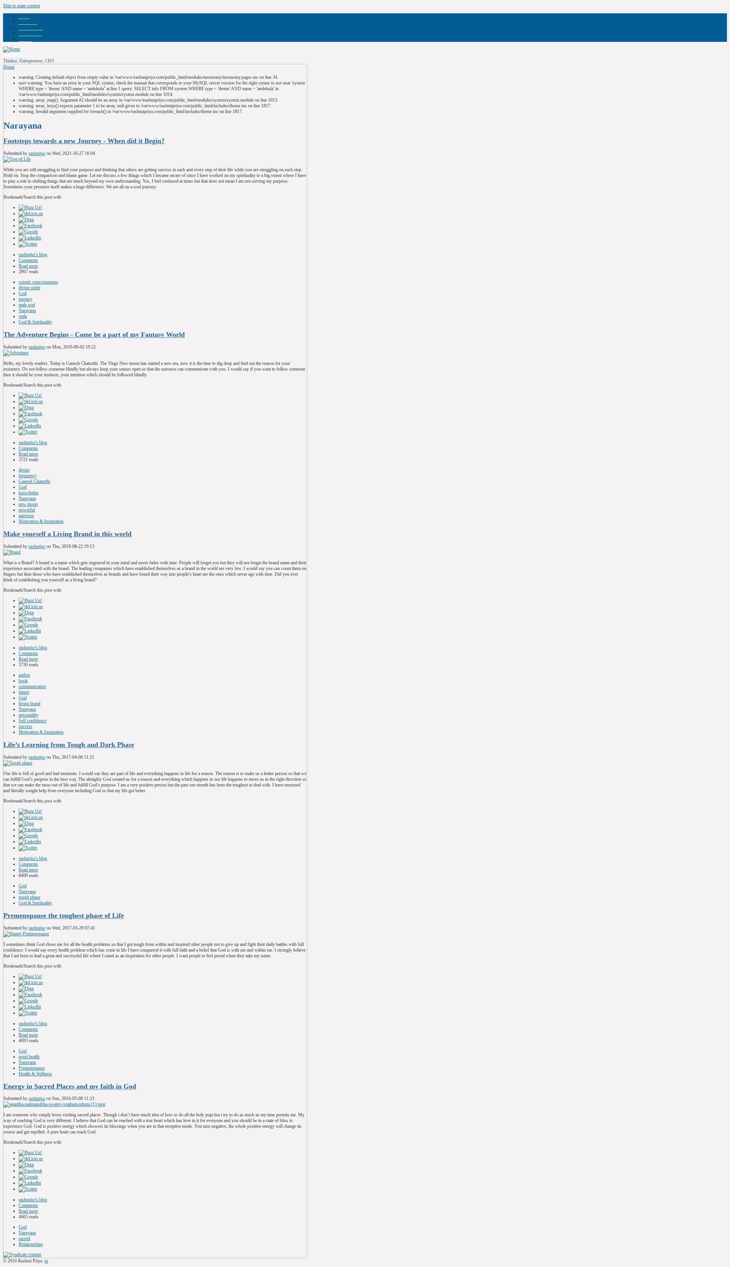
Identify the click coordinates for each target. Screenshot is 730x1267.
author (24, 675)
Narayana (27, 310)
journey (25, 299)
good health (29, 1056)
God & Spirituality (35, 322)
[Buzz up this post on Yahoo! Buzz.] (30, 207)
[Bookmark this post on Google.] (28, 232)
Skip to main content (21, 5)
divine (24, 470)
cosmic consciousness (38, 282)
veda (23, 316)
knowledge (28, 492)
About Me (27, 21)
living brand (29, 703)
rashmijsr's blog (33, 254)
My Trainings (30, 27)
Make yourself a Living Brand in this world (67, 534)
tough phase (29, 897)
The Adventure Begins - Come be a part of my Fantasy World (94, 334)
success (25, 726)
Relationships (31, 1244)
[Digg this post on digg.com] (26, 220)
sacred (24, 1238)
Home (23, 16)
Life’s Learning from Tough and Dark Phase (68, 744)
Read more (28, 266)
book (23, 680)
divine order (29, 287)
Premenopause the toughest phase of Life (63, 915)
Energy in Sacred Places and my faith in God (69, 1086)
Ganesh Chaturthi (34, 481)
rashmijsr (37, 153)
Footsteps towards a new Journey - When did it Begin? (84, 141)
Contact (25, 38)
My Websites (30, 33)
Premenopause (32, 1068)
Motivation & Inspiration (41, 521)
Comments (28, 260)
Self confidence (32, 720)
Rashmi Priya (15, 55)
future (24, 692)
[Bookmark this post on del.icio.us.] (31, 213)
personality (28, 715)
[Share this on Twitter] (28, 244)
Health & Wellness (35, 1073)
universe (26, 515)
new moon (28, 504)
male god (27, 304)
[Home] (11, 49)
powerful (27, 510)
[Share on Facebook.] (30, 226)
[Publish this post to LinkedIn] (30, 238)
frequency (27, 475)
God (23, 293)
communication (32, 686)
